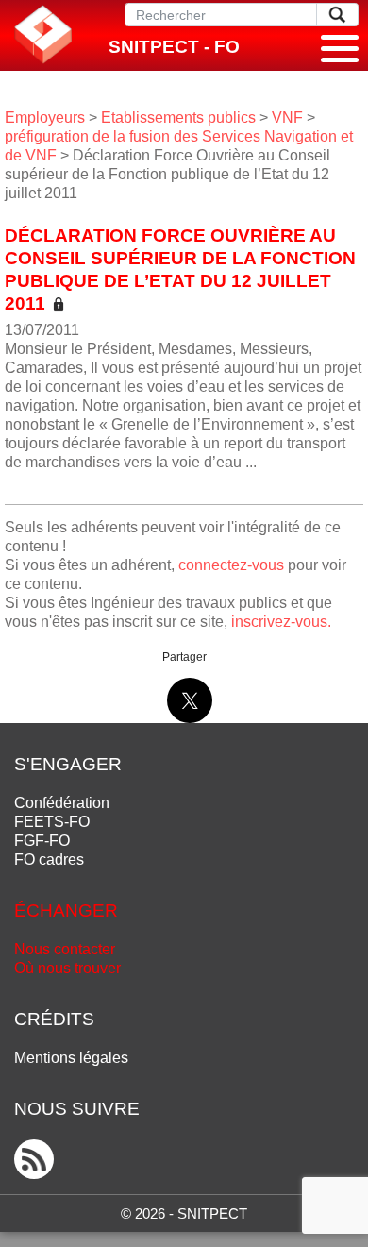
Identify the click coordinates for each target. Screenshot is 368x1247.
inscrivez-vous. (281, 622)
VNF (287, 118)
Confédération (61, 803)
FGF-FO (42, 841)
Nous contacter (64, 949)
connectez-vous (231, 565)
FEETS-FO (52, 822)
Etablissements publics (178, 118)
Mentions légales (71, 1058)
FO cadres (49, 859)
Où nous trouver (67, 968)
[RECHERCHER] (337, 14)
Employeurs (45, 118)
